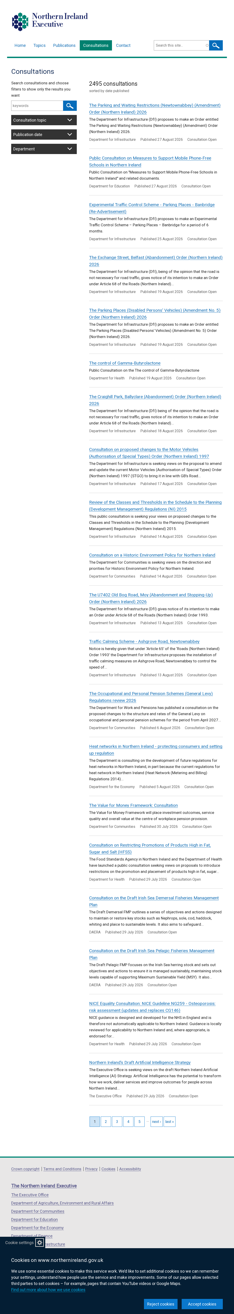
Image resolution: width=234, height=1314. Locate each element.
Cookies (108, 1169)
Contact (123, 45)
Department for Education (34, 1219)
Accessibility (130, 1169)
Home (20, 45)
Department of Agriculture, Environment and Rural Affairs (62, 1203)
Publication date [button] (27, 134)
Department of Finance (32, 1236)
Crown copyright (25, 1169)
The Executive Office (30, 1194)
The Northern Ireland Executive (44, 1186)
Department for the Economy (37, 1227)
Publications (64, 45)
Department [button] (24, 149)
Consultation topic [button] (29, 120)
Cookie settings (19, 1242)
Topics (39, 45)
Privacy (91, 1169)
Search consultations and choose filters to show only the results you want (40, 89)
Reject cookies (160, 1304)
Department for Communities (37, 1211)
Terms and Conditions (62, 1169)
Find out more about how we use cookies (48, 1289)
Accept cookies (202, 1304)
